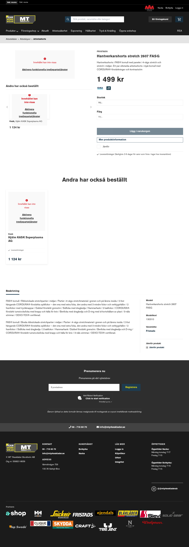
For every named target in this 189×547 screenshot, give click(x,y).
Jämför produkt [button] (156, 348)
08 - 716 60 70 (79, 427)
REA (179, 31)
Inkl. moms (12, 2)
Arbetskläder (11, 39)
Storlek (101, 98)
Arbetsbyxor (25, 39)
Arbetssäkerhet (59, 31)
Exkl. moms (23, 2)
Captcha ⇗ (105, 402)
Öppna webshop (127, 31)
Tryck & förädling (107, 31)
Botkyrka (169, 8)
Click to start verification (98, 399)
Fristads (150, 331)
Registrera (131, 387)
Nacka (160, 8)
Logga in (179, 8)
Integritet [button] (119, 462)
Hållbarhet (90, 31)
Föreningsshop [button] (28, 31)
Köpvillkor (120, 454)
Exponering (76, 31)
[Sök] (68, 19)
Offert (118, 458)
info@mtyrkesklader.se (112, 427)
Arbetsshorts (39, 39)
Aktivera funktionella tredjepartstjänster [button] (45, 70)
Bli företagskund (160, 19)
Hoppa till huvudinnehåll (93, 4)
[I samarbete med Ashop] (16, 516)
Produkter (11, 31)
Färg (99, 112)
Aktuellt (45, 31)
